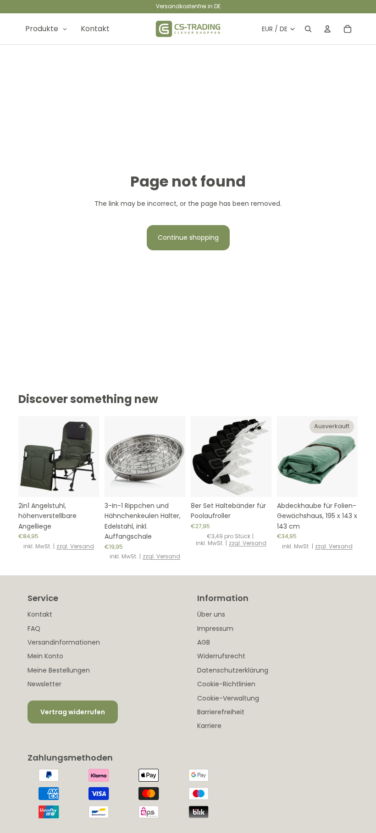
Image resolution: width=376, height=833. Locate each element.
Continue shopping (188, 237)
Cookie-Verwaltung (228, 698)
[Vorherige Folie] (25, 457)
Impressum (215, 628)
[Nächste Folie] (92, 457)
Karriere (209, 725)
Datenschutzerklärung (232, 670)
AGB (203, 642)
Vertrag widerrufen (72, 712)
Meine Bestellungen (59, 670)
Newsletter (44, 684)
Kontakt (40, 614)
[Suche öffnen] (308, 29)
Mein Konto (45, 656)
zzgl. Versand (75, 546)
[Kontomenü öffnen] (327, 29)
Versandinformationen (64, 642)
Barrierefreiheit (220, 712)
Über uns (211, 614)
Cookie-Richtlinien (226, 684)
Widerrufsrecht (221, 656)
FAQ (34, 628)
